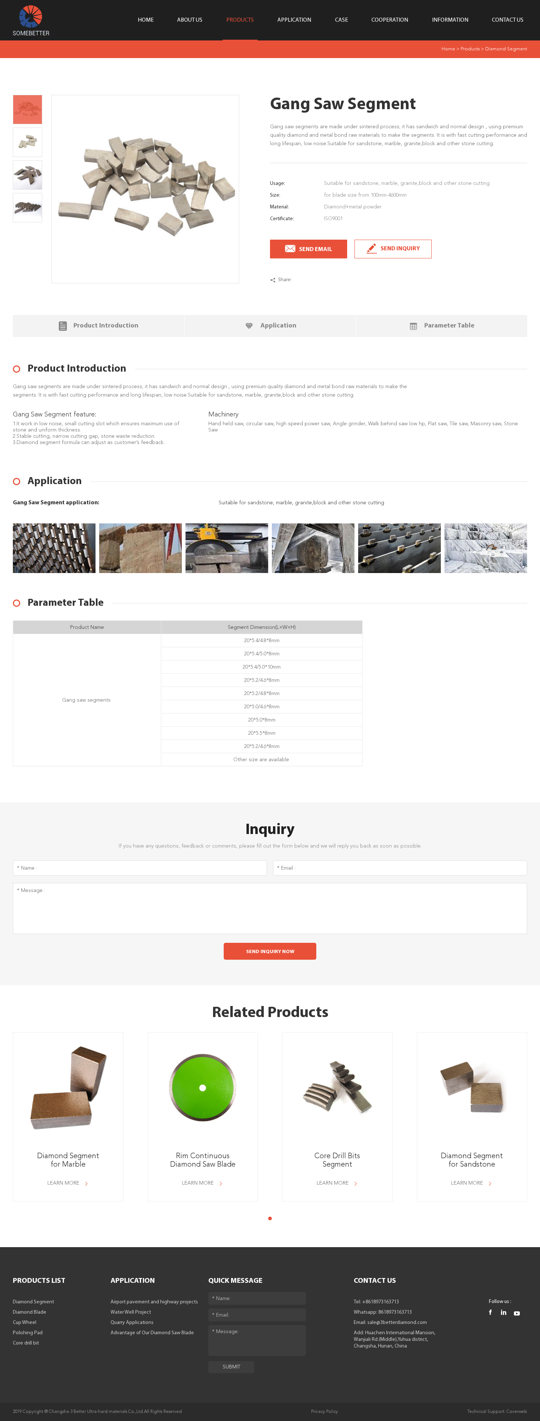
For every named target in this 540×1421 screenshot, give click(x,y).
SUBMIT (231, 1367)
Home (448, 49)
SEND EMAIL (315, 250)
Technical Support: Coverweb (497, 1412)
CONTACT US (507, 20)
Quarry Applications (132, 1322)
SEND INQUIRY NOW (270, 952)
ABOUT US (189, 20)
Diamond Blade (29, 1312)
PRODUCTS (240, 20)
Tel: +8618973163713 (376, 1302)
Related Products (270, 1013)
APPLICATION (294, 20)
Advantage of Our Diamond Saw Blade (152, 1333)
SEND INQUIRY (400, 249)
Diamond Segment (506, 49)
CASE (341, 20)
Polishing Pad (28, 1333)
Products (470, 49)
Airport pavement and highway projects (154, 1302)
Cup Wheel (24, 1322)
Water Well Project (131, 1312)
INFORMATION (450, 20)
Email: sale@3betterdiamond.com (390, 1322)
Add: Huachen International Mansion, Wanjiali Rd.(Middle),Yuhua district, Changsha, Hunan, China (394, 1339)
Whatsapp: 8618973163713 (383, 1312)
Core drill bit (26, 1343)
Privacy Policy (324, 1412)
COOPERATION (389, 20)
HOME (146, 20)
